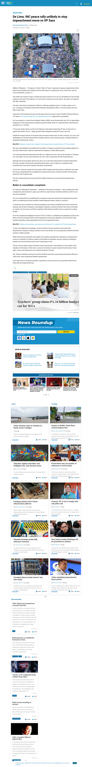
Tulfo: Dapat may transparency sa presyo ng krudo (23, 604)
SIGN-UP (66, 332)
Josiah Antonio (18, 544)
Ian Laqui (17, 469)
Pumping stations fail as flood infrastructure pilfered (25, 502)
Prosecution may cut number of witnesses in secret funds (63, 464)
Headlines (17, 13)
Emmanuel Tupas (57, 582)
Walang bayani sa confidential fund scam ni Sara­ (23, 639)
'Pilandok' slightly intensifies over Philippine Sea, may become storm (27, 465)
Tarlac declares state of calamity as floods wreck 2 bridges (28, 427)
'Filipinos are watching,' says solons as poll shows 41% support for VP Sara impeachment (47, 224)
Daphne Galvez (56, 469)
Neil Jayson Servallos (58, 431)
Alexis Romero (18, 582)
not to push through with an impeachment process (36, 116)
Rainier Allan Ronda (19, 507)
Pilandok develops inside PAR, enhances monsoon (26, 540)
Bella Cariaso (56, 506)
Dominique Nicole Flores (20, 25)
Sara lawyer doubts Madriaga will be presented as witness (64, 540)
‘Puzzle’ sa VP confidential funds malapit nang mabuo (24, 676)
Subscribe (87, 4)
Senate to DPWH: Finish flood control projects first (63, 426)
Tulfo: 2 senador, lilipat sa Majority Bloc (21, 738)
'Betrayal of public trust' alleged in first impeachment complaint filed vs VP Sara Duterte (47, 144)
